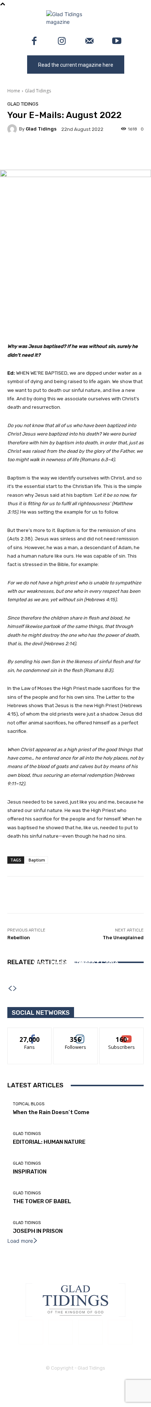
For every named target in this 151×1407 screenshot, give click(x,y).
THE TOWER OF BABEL (42, 1201)
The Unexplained (123, 937)
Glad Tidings (38, 91)
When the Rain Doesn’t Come (51, 1112)
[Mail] (89, 42)
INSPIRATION (75, 973)
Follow (75, 1033)
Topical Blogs (28, 1104)
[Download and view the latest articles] (75, 18)
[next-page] (15, 988)
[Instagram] (62, 42)
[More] (111, 152)
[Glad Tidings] (13, 129)
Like (30, 1033)
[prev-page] (9, 988)
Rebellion (18, 937)
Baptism (37, 860)
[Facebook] (34, 42)
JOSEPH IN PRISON (38, 1231)
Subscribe (121, 1033)
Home (13, 91)
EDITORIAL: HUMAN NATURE (49, 1142)
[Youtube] (117, 42)
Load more (20, 1241)
